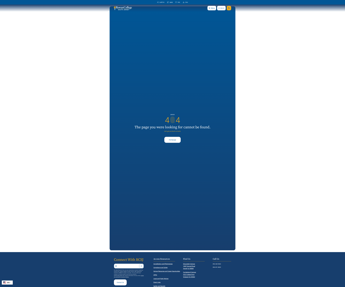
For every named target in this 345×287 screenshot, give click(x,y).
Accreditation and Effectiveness (163, 264)
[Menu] (229, 8)
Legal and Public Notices (160, 279)
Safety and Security (159, 286)
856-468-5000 (217, 264)
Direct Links (157, 282)
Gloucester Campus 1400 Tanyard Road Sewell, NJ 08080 (189, 266)
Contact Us (120, 282)
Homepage (172, 140)
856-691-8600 (217, 267)
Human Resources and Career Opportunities (166, 271)
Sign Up (141, 266)
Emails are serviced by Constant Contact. (129, 276)
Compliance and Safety (160, 267)
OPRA (155, 275)
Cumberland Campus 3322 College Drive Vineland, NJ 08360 (189, 274)
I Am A (222, 8)
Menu (213, 8)
